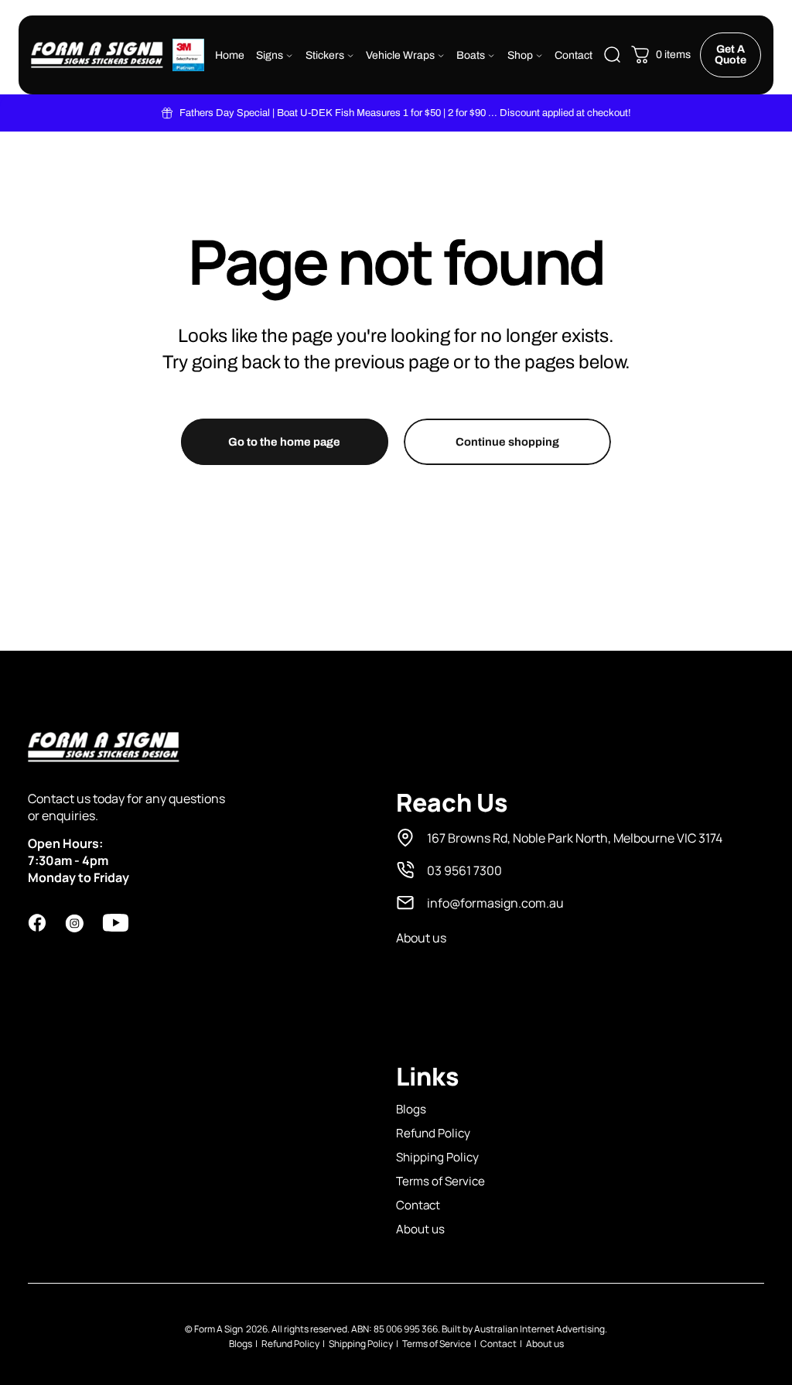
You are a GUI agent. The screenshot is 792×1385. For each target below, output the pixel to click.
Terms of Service (440, 1181)
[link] (559, 838)
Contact (418, 1205)
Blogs (411, 1109)
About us (420, 1229)
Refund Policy (433, 1133)
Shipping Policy (437, 1157)
